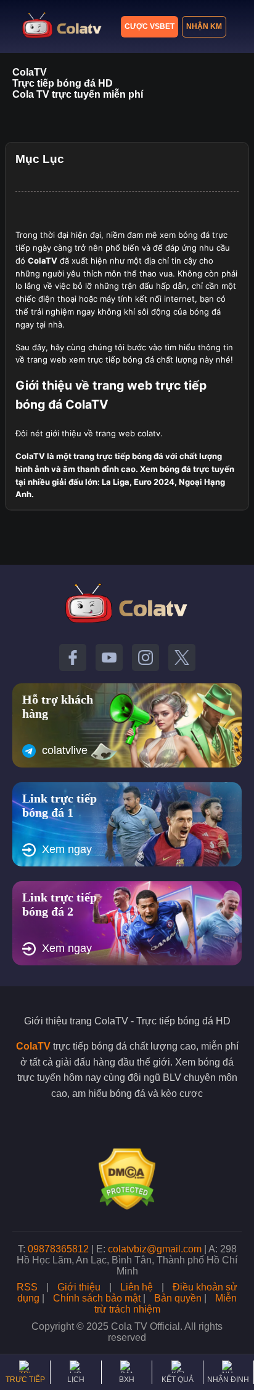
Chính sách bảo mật (97, 1298)
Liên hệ (136, 1287)
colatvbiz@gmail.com (155, 1249)
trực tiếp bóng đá (129, 456)
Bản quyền (178, 1298)
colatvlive (65, 750)
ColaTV (33, 1046)
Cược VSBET (149, 26)
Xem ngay (67, 849)
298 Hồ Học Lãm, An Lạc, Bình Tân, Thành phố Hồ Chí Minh (127, 1260)
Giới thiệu (78, 1287)
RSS (27, 1287)
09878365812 (58, 1249)
